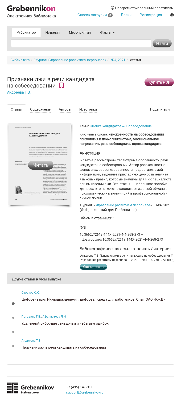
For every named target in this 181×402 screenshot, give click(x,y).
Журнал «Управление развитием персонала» (70, 60)
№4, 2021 (118, 60)
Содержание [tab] (40, 109)
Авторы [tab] (65, 109)
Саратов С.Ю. (30, 292)
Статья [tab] (16, 109)
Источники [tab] (88, 109)
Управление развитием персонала (122, 205)
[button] (13, 303)
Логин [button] (126, 15)
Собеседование (139, 126)
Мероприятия (80, 32)
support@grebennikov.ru (84, 392)
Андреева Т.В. (19, 92)
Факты (106, 32)
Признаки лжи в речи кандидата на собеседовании (63, 348)
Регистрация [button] (151, 15)
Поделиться (160, 109)
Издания (52, 32)
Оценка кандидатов (106, 126)
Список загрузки (94, 15)
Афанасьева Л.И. (54, 316)
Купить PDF (159, 82)
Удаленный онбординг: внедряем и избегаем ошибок (65, 324)
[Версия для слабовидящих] (172, 15)
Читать (41, 165)
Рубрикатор (26, 32)
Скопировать (93, 267)
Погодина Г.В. (31, 316)
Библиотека (20, 60)
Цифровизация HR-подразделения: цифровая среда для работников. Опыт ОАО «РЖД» (93, 300)
